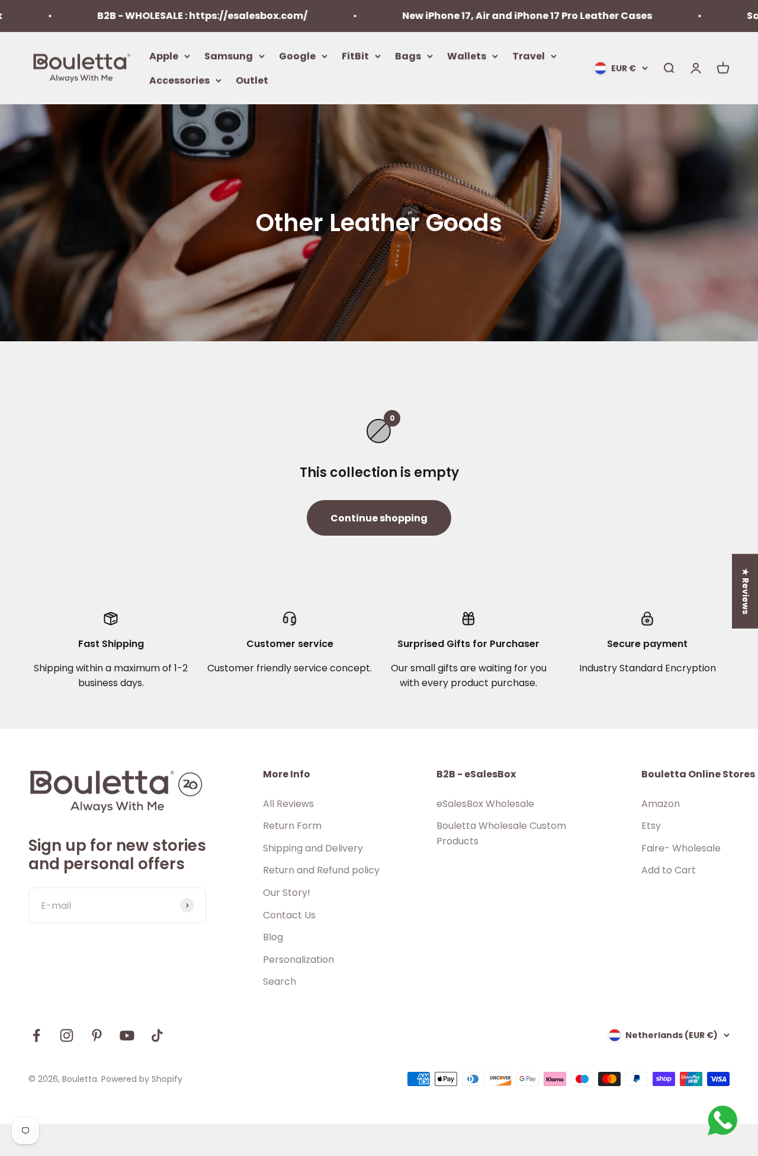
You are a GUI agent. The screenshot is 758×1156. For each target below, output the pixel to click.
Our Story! (286, 892)
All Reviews (288, 804)
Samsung (228, 55)
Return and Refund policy (321, 870)
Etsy (651, 825)
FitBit (355, 55)
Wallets (466, 55)
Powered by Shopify (141, 1079)
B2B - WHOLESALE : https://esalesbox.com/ (177, 16)
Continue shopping (379, 518)
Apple (163, 55)
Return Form (292, 825)
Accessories (179, 80)
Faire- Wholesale (681, 848)
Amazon (660, 804)
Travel (528, 55)
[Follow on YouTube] (127, 1035)
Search (279, 981)
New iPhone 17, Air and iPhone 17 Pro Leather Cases (502, 16)
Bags (408, 55)
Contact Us (289, 915)
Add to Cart (668, 870)
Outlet (252, 80)
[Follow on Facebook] (36, 1035)
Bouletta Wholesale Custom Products (501, 833)
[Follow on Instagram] (67, 1035)
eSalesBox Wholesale (485, 804)
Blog (273, 937)
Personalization (298, 959)
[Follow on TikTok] (157, 1035)
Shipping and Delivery (313, 848)
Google (297, 55)
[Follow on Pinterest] (97, 1035)
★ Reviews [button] (745, 591)
